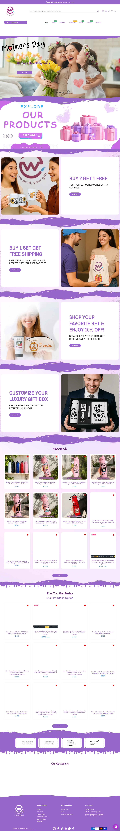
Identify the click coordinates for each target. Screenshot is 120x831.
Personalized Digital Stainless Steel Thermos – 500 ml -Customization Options (103, 562)
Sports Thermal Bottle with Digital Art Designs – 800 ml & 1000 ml (74, 483)
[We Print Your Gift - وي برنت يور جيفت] (10, 11)
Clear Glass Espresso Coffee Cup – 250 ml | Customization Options (17, 712)
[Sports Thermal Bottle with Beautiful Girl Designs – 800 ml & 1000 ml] (103, 467)
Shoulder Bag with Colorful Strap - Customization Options (103, 632)
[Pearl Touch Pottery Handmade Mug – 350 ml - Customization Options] (103, 656)
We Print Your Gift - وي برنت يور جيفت (27, 828)
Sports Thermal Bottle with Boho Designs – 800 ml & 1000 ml (17, 522)
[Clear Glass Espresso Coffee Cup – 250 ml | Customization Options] (17, 696)
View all (60, 575)
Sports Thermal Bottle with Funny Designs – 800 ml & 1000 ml (45, 483)
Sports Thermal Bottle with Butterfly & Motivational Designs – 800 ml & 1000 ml (45, 562)
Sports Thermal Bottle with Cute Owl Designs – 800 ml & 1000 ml (74, 522)
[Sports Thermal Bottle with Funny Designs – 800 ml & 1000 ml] (45, 467)
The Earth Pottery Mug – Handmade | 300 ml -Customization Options (103, 712)
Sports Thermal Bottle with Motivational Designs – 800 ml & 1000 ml (74, 562)
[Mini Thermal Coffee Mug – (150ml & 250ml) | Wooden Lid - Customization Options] (17, 656)
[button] (106, 11)
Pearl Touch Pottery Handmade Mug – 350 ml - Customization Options (102, 672)
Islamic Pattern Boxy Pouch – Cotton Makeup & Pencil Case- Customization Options (74, 672)
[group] (60, 124)
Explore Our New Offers (67, 2)
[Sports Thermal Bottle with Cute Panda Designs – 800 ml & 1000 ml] (45, 505)
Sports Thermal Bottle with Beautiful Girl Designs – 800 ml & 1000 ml (102, 483)
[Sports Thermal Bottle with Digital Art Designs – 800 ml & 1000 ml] (74, 467)
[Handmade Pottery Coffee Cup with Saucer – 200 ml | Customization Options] (74, 696)
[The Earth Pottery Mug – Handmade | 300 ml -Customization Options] (103, 696)
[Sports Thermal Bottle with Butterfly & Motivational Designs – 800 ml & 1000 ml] (45, 545)
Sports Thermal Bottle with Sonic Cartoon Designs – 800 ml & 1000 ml (17, 562)
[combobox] (64, 11)
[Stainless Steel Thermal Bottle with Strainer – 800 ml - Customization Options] (74, 616)
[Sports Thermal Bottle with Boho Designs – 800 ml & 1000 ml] (17, 505)
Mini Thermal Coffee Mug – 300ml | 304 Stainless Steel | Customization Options (45, 672)
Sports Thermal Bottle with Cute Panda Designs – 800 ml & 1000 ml (46, 522)
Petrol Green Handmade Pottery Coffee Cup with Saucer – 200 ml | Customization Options (45, 712)
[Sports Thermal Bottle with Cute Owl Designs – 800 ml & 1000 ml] (74, 505)
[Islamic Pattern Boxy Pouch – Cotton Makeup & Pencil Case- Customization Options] (74, 656)
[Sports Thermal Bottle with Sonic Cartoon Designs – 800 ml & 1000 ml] (17, 545)
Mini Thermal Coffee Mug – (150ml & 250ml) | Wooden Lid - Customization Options (17, 672)
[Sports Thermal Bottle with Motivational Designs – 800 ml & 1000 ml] (74, 545)
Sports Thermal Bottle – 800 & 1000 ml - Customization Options (17, 483)
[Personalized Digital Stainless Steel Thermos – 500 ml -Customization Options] (103, 545)
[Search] (97, 11)
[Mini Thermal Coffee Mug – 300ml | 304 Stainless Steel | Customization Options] (45, 656)
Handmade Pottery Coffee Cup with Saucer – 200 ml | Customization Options (74, 712)
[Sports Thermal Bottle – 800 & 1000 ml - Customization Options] (17, 467)
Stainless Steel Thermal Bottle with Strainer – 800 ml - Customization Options (74, 632)
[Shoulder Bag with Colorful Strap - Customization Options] (103, 616)
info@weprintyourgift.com (93, 812)
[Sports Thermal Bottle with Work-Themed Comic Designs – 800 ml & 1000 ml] (103, 505)
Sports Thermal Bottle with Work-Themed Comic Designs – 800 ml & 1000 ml (103, 522)
